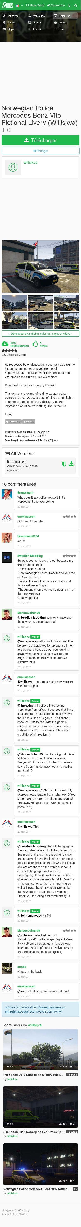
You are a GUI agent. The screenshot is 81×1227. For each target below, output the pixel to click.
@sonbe (23, 991)
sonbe (21, 967)
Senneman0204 (28, 536)
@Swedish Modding (31, 617)
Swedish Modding (30, 556)
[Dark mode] (69, 5)
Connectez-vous (50, 1007)
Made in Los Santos (15, 1214)
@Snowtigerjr (26, 705)
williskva (30, 162)
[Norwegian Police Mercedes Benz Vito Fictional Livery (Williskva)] (40, 266)
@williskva (25, 681)
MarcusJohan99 (28, 612)
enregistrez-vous (17, 1011)
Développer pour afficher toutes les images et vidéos (40, 333)
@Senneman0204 (29, 915)
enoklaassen (26, 516)
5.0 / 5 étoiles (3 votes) (14, 355)
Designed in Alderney (16, 1210)
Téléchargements (19, 345)
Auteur (35, 636)
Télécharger (43, 140)
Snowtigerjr (25, 492)
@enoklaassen (27, 641)
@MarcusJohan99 (30, 754)
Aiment (44, 345)
